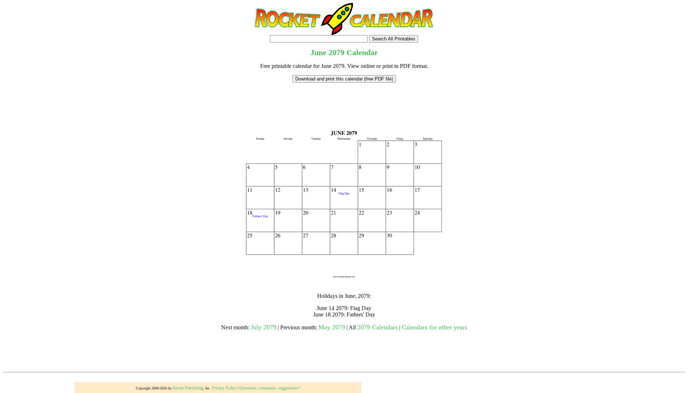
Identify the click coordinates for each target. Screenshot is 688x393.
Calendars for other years (434, 327)
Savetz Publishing (188, 387)
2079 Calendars (377, 327)
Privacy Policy (224, 387)
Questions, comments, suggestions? (269, 387)
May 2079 (332, 327)
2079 (336, 52)
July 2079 (263, 327)
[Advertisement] (344, 99)
